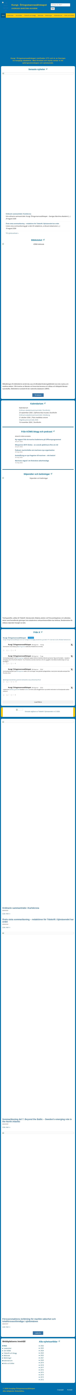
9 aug (41, 656)
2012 (42, 1380)
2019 (42, 1363)
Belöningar (48, 15)
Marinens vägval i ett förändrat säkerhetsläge (32, 461)
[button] (38, 1333)
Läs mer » (6, 914)
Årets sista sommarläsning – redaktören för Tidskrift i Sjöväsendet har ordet (32, 223)
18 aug (42, 644)
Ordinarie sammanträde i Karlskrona (18, 214)
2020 (42, 1360)
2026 (42, 1346)
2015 (42, 1372)
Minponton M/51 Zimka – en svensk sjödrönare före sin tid (36, 445)
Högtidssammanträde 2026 (28, 420)
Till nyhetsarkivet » (12, 233)
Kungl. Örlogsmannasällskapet (19, 645)
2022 (42, 1355)
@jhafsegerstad (7, 680)
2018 (42, 1365)
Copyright (60, 1390)
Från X (36, 632)
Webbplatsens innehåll (13, 1341)
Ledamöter (10, 15)
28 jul (41, 669)
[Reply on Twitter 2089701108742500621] (4, 650)
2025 (42, 1348)
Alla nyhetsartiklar (48, 1341)
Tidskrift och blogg (30, 15)
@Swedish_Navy (26, 680)
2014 (42, 1375)
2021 (42, 1358)
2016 (42, 1370)
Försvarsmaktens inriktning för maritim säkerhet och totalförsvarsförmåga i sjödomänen (29, 1320)
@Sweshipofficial (36, 680)
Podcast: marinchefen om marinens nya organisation (35, 450)
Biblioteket (36, 240)
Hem (3, 15)
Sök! (52, 8)
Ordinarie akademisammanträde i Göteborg (34, 415)
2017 (42, 1367)
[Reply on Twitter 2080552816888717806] (4, 695)
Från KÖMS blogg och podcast (36, 431)
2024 (42, 1351)
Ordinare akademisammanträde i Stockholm (34, 410)
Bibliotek (40, 15)
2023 (42, 1353)
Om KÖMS (19, 15)
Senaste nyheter (36, 69)
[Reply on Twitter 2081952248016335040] (4, 682)
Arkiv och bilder (69, 15)
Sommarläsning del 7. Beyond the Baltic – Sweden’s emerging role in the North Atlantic (37, 1120)
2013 (42, 1377)
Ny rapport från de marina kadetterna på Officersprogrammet (38, 439)
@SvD (27, 689)
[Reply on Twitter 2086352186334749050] (4, 663)
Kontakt (69, 1390)
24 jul (41, 687)
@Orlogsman (20, 658)
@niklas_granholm (17, 680)
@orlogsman (35, 644)
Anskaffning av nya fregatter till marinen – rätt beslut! (35, 455)
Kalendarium (58, 15)
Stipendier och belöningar (37, 474)
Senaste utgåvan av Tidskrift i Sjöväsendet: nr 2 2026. (42, 711)
